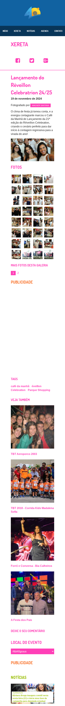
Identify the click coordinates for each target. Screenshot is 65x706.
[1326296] (37, 243)
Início (5, 31)
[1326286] (16, 222)
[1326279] (48, 200)
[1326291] (27, 232)
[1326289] (48, 222)
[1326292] (37, 232)
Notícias (31, 31)
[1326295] (16, 200)
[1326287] (27, 222)
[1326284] (37, 211)
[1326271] (27, 178)
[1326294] (16, 243)
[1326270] (16, 178)
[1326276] (48, 189)
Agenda (44, 31)
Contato (58, 31)
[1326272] (37, 178)
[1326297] (48, 243)
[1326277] (27, 200)
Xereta (17, 31)
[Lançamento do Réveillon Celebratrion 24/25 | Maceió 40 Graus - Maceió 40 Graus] (18, 60)
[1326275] (37, 189)
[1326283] (48, 178)
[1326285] (48, 211)
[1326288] (37, 222)
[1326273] (16, 189)
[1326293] (48, 232)
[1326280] (16, 211)
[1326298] (16, 254)
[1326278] (37, 200)
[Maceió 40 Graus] (32, 12)
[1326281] (27, 211)
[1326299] (27, 254)
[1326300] (37, 254)
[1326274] (27, 189)
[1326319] (27, 243)
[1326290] (16, 232)
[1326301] (48, 254)
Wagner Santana (40, 105)
